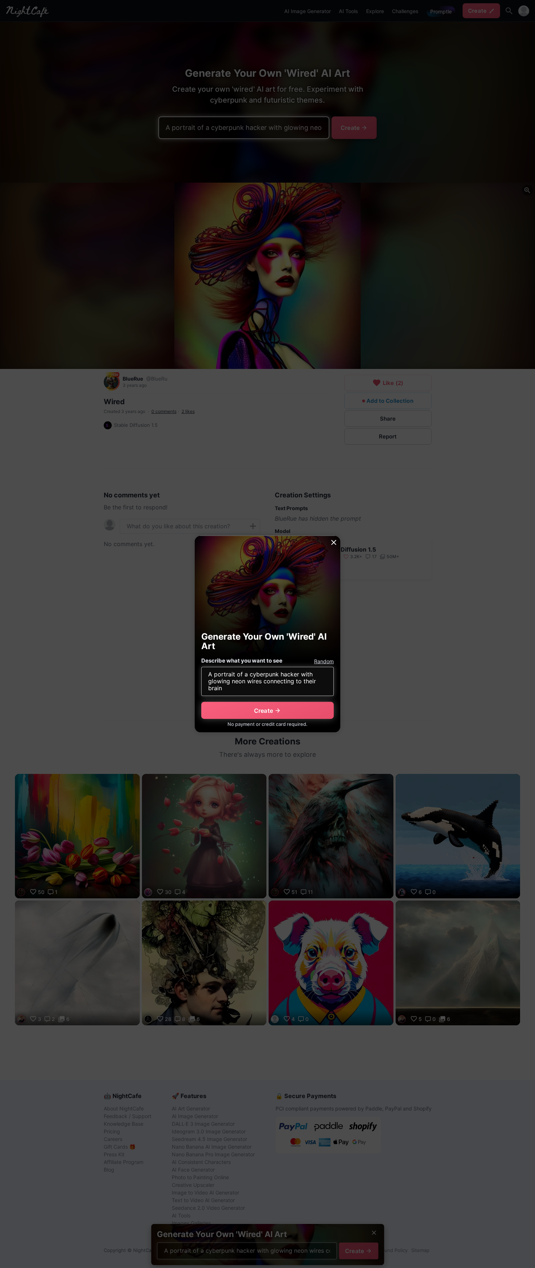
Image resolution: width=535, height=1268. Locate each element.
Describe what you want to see (241, 660)
